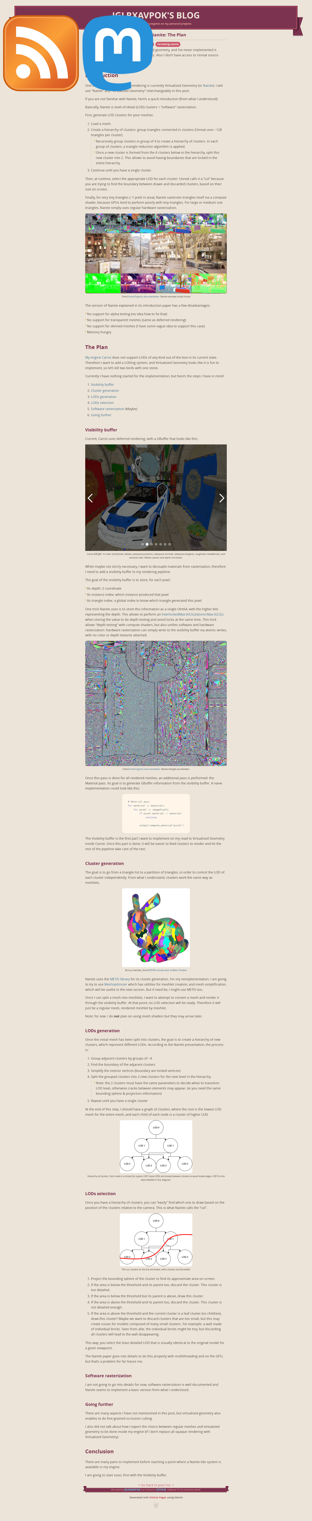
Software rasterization (107, 409)
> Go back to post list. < (156, 1485)
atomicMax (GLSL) (209, 614)
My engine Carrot (98, 358)
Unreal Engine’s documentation (143, 296)
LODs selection (102, 403)
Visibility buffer (102, 385)
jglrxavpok (132, 1489)
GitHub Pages (158, 1497)
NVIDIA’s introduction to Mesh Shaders (167, 970)
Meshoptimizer (115, 984)
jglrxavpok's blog (156, 15)
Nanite (208, 86)
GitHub (161, 1489)
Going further (101, 415)
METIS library (120, 979)
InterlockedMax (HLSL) (178, 614)
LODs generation (103, 397)
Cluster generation (105, 391)
